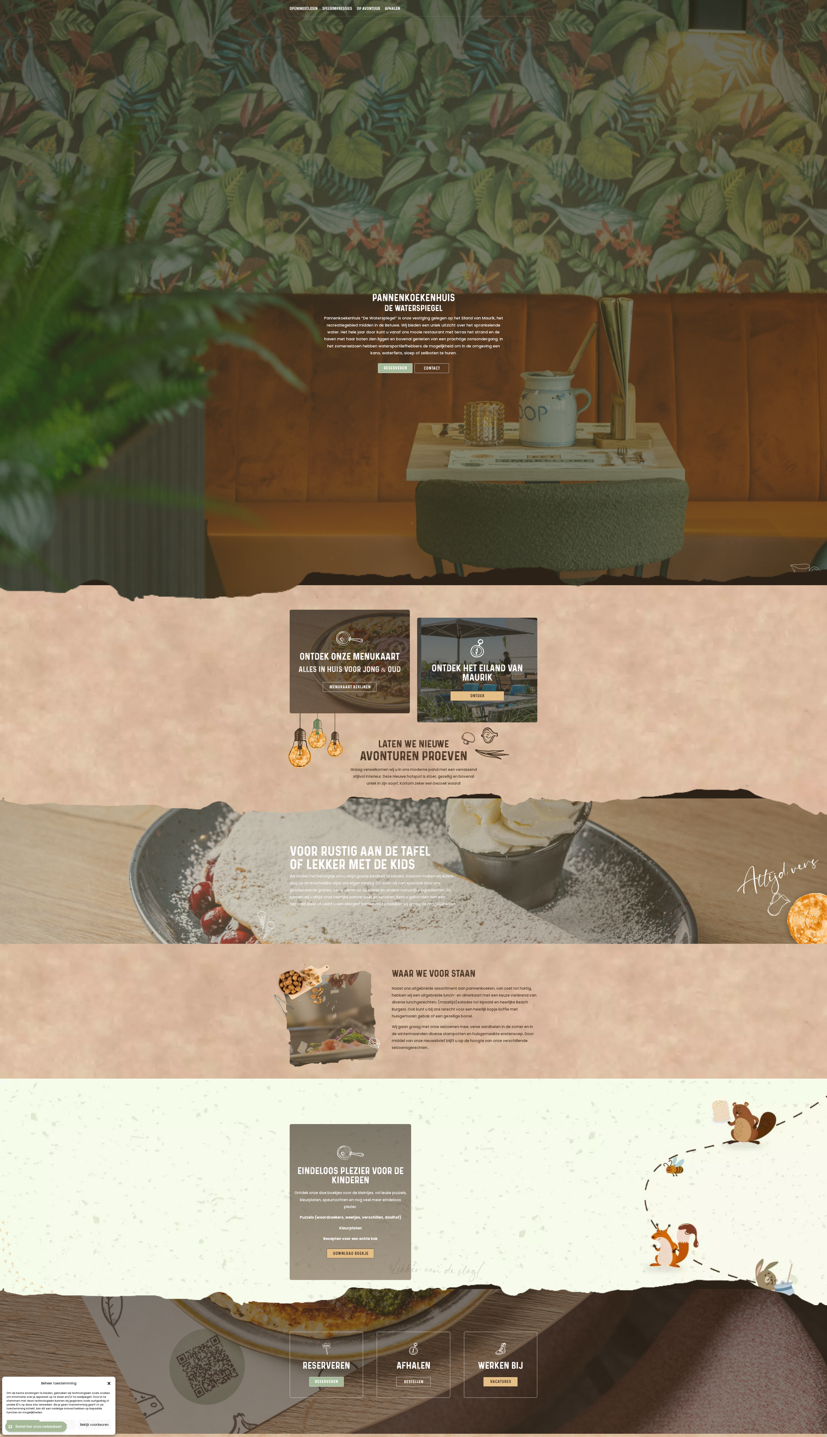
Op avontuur (368, 9)
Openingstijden (303, 9)
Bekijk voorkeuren (94, 1424)
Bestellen (413, 1381)
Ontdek (477, 696)
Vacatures (500, 1381)
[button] (109, 1383)
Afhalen (392, 9)
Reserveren (395, 368)
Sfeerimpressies (337, 9)
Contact (432, 368)
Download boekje (350, 1253)
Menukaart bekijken (350, 687)
